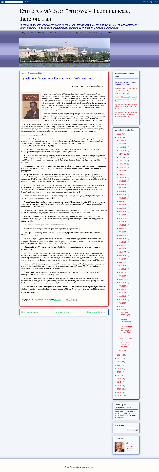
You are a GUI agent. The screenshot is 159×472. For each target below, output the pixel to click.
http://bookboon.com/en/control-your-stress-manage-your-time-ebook (126, 107)
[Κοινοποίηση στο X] (72, 300)
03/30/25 (123, 272)
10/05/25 (123, 181)
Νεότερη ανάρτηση (29, 312)
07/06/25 (123, 225)
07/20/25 (123, 218)
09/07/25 (123, 194)
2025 (119, 137)
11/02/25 (123, 167)
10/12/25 (123, 178)
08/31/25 (123, 198)
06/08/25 (123, 239)
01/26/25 (123, 303)
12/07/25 (123, 151)
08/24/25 (123, 201)
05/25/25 (123, 245)
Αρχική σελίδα (27, 32)
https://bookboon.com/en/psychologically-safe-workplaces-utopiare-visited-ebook (126, 90)
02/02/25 (123, 300)
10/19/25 (123, 174)
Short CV (111, 32)
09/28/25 (123, 184)
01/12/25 (123, 310)
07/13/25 (123, 222)
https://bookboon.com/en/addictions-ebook (126, 83)
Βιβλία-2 (79, 32)
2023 (119, 358)
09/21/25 (123, 188)
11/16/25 (123, 161)
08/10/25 (123, 208)
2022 (119, 362)
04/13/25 (123, 266)
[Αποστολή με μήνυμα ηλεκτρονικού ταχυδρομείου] (67, 300)
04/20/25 (123, 262)
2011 (119, 396)
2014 (119, 386)
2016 (119, 379)
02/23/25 (123, 289)
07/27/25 (123, 215)
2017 (119, 375)
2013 (119, 389)
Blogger (90, 467)
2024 (119, 355)
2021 (119, 365)
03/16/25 (123, 279)
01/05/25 (123, 351)
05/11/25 (123, 252)
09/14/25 (123, 191)
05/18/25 (123, 249)
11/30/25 (123, 154)
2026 (119, 134)
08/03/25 (123, 211)
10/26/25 (123, 171)
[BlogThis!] (69, 300)
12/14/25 (123, 147)
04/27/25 (123, 259)
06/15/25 (123, 235)
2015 (119, 382)
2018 (119, 372)
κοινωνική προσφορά (95, 32)
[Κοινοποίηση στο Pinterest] (76, 300)
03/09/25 (123, 283)
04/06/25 (123, 269)
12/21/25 (123, 144)
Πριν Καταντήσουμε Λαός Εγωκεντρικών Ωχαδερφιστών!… (125, 329)
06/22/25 (123, 232)
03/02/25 (123, 286)
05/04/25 (123, 256)
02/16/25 (123, 293)
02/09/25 (123, 296)
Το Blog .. (41, 32)
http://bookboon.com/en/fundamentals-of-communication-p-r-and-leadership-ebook (126, 114)
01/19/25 (123, 306)
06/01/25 (123, 242)
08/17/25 (123, 205)
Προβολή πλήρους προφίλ (129, 449)
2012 (119, 392)
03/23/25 (123, 276)
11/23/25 (123, 157)
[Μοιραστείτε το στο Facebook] (74, 300)
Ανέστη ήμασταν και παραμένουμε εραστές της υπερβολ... (125, 342)
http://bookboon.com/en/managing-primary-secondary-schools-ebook (126, 99)
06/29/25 (123, 228)
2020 (119, 369)
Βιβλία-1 (67, 32)
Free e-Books (54, 32)
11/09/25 (123, 164)
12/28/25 (123, 140)
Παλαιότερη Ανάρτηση (97, 312)
